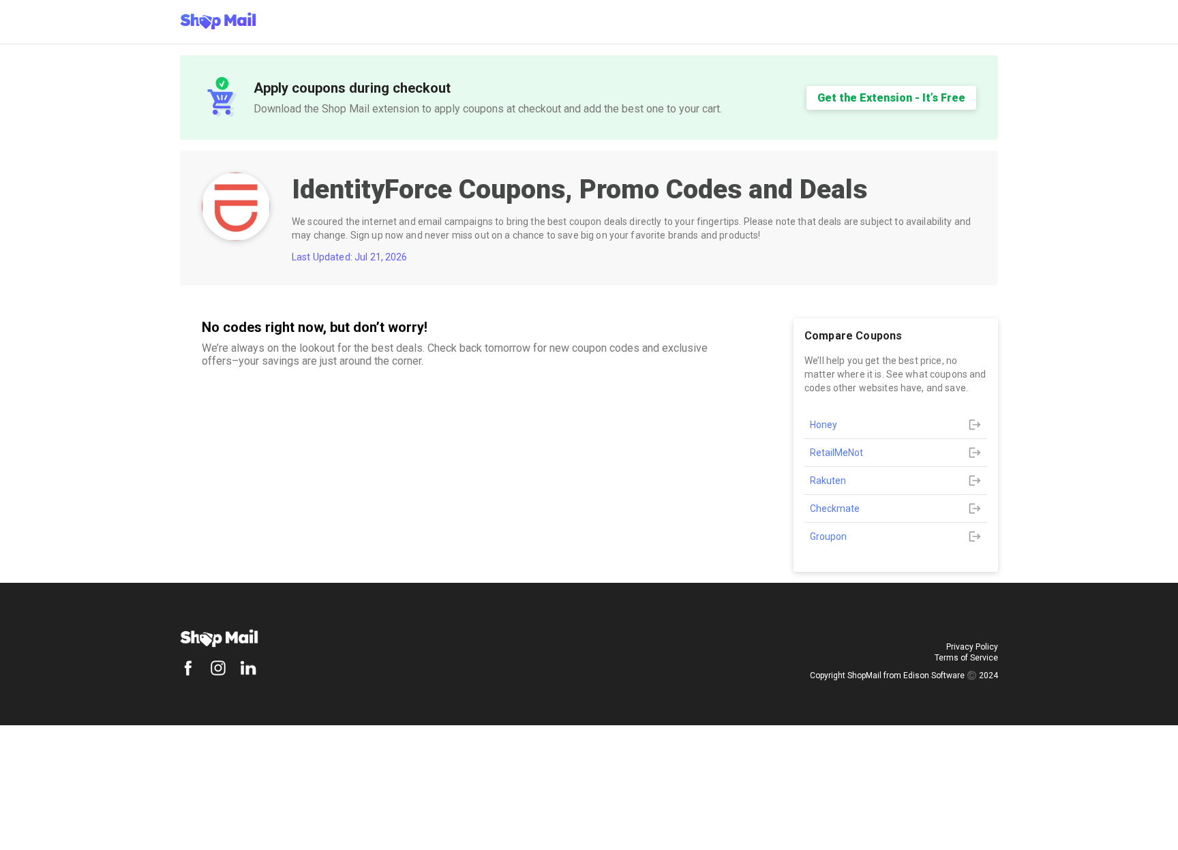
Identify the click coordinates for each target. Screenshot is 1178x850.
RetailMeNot (836, 452)
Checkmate (835, 508)
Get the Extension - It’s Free (891, 97)
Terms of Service (966, 658)
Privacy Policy (972, 647)
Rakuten (828, 480)
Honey (823, 424)
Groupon (828, 536)
